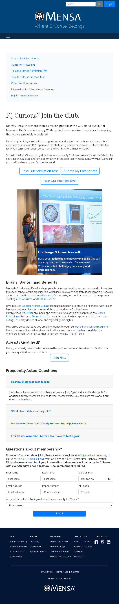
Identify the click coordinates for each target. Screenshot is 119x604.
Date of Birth (85, 472)
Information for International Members (33, 89)
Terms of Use (62, 572)
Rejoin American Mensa (24, 95)
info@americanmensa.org (92, 455)
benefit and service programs (91, 326)
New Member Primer (60, 551)
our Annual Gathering (41, 295)
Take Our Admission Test (40, 171)
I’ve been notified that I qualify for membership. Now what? (48, 423)
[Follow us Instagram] (102, 543)
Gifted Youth (36, 546)
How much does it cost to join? (30, 381)
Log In (109, 4)
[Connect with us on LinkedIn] (108, 543)
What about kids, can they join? (31, 411)
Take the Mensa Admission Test (29, 70)
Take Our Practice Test (59, 181)
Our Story (34, 541)
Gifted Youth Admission (24, 83)
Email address (14, 485)
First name (12, 472)
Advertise (78, 551)
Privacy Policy (46, 572)
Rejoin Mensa (16, 556)
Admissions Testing (19, 541)
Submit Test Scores (18, 546)
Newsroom (79, 556)
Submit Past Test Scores (25, 58)
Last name (48, 472)
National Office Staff (83, 546)
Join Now (59, 358)
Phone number (50, 485)
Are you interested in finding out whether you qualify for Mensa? (42, 499)
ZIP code (83, 485)
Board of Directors (82, 541)
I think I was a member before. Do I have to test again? (45, 436)
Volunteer (27, 312)
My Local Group (57, 546)
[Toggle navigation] (8, 36)
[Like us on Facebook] (96, 543)
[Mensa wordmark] (59, 585)
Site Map (75, 572)
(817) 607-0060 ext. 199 (30, 458)
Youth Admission (17, 551)
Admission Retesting (23, 64)
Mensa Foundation (38, 551)
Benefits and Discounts (60, 556)
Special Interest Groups (35, 305)
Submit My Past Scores (80, 171)
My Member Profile (59, 541)
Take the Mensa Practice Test (28, 77)
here (28, 399)
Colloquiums (25, 299)
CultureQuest (46, 299)
